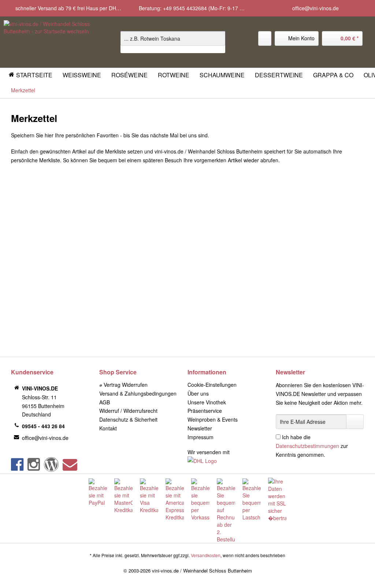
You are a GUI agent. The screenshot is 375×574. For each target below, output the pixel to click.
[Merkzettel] (264, 38)
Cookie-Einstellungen (212, 384)
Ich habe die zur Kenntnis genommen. (312, 445)
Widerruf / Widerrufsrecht (128, 410)
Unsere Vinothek (207, 402)
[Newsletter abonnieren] (355, 421)
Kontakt (108, 428)
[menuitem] (173, 42)
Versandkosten (205, 555)
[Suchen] (218, 38)
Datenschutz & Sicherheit (128, 419)
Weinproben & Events (213, 419)
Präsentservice (205, 410)
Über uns (198, 393)
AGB (104, 402)
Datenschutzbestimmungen (307, 445)
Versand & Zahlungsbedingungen (138, 393)
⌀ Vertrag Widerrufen (123, 384)
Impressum (201, 437)
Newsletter (200, 428)
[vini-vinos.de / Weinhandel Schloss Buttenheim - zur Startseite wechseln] (48, 42)
